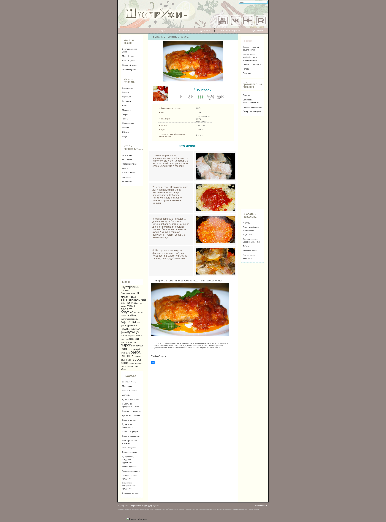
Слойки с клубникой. (252, 64)
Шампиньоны (128, 123)
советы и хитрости (230, 30)
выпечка (128, 302)
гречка (123, 306)
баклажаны (128, 293)
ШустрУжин (257, 30)
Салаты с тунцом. (130, 431)
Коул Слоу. (248, 234)
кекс (139, 322)
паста (124, 342)
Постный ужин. (129, 382)
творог (136, 359)
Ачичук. (246, 223)
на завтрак (127, 181)
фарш (131, 363)
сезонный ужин (129, 69)
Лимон (125, 106)
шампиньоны (129, 366)
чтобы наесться (129, 164)
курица (133, 332)
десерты (205, 30)
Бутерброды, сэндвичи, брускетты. (128, 459)
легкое (125, 168)
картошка (128, 322)
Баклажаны (127, 88)
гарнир (139, 303)
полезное (126, 177)
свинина (138, 357)
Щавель (125, 128)
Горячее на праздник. (132, 411)
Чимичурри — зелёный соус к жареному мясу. (250, 57)
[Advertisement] (132, 232)
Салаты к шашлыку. (131, 436)
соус (123, 360)
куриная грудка (129, 327)
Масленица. (127, 386)
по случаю (184, 30)
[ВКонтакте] (153, 362)
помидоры (137, 345)
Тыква (125, 119)
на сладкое (127, 159)
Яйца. (124, 136)
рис (127, 352)
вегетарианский (133, 299)
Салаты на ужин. (130, 420)
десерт (126, 309)
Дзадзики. (247, 73)
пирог (126, 345)
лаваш (124, 335)
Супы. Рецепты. (129, 448)
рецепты (163, 30)
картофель (133, 319)
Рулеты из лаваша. (131, 399)
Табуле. (246, 246)
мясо (138, 336)
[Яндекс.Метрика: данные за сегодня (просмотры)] (136, 519)
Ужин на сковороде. (131, 471)
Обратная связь (261, 506)
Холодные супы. (129, 452)
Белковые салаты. (130, 493)
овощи (134, 338)
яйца (123, 369)
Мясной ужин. (128, 56)
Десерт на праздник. (131, 415)
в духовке (130, 295)
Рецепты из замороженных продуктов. (129, 486)
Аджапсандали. (250, 251)
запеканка (138, 312)
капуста (124, 319)
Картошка (126, 97)
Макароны (126, 110)
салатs (127, 355)
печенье (132, 342)
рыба (135, 352)
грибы (131, 306)
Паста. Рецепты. (129, 390)
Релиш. (246, 69)
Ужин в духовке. (129, 467)
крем (122, 326)
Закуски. (126, 395)
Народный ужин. (129, 65)
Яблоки (125, 132)
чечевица (138, 363)
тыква (124, 362)
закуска (127, 312)
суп (128, 359)
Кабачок (126, 92)
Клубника (126, 101)
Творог (125, 114)
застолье (124, 316)
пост (124, 348)
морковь (132, 336)
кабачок (133, 315)
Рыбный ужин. (128, 60)
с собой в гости (129, 172)
